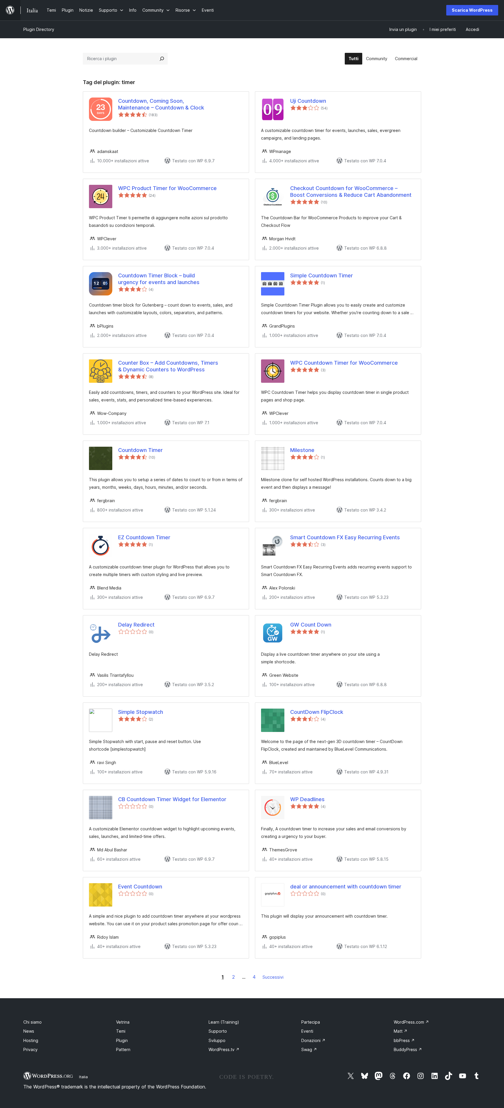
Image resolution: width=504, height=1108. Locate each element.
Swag (309, 1049)
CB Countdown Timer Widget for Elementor (172, 799)
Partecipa (310, 1022)
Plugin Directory (38, 29)
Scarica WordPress (472, 10)
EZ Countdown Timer (144, 537)
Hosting (30, 1040)
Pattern (123, 1049)
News (28, 1031)
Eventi (307, 1031)
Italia (83, 1076)
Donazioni (313, 1040)
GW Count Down (310, 625)
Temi (120, 1031)
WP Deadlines (307, 799)
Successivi (273, 977)
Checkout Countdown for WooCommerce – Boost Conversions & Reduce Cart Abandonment (351, 191)
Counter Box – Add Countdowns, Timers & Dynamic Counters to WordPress (168, 366)
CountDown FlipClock (316, 712)
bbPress (404, 1040)
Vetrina (123, 1022)
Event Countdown (140, 886)
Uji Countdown (308, 101)
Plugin (122, 1040)
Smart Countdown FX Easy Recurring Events (345, 537)
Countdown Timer (140, 450)
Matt (400, 1031)
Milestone (302, 450)
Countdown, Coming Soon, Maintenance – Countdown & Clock (161, 104)
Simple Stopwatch (140, 712)
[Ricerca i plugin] (162, 59)
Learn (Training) (224, 1022)
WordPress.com (411, 1022)
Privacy (30, 1049)
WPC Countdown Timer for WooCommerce (344, 363)
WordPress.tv (224, 1049)
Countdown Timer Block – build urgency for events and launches (159, 278)
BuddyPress (408, 1049)
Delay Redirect (136, 625)
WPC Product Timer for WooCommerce (167, 188)
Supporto (218, 1031)
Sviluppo (217, 1040)
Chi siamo (32, 1022)
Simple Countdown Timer (321, 275)
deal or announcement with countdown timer (345, 886)
